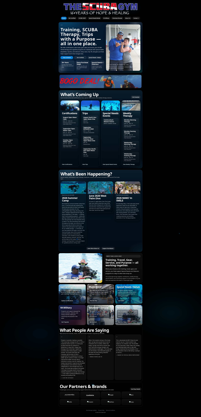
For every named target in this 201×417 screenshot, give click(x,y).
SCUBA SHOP (82, 18)
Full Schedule (135, 97)
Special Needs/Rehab (94, 18)
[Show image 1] (70, 192)
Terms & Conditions (110, 410)
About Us (127, 18)
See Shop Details (135, 389)
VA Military (106, 18)
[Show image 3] (73, 192)
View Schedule (67, 57)
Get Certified (72, 18)
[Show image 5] (76, 192)
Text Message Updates (91, 410)
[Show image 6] (104, 192)
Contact (136, 18)
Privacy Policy (101, 410)
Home (63, 18)
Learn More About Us (93, 248)
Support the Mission (107, 248)
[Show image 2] (72, 192)
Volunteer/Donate (117, 18)
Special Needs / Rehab (95, 57)
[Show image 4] (75, 192)
